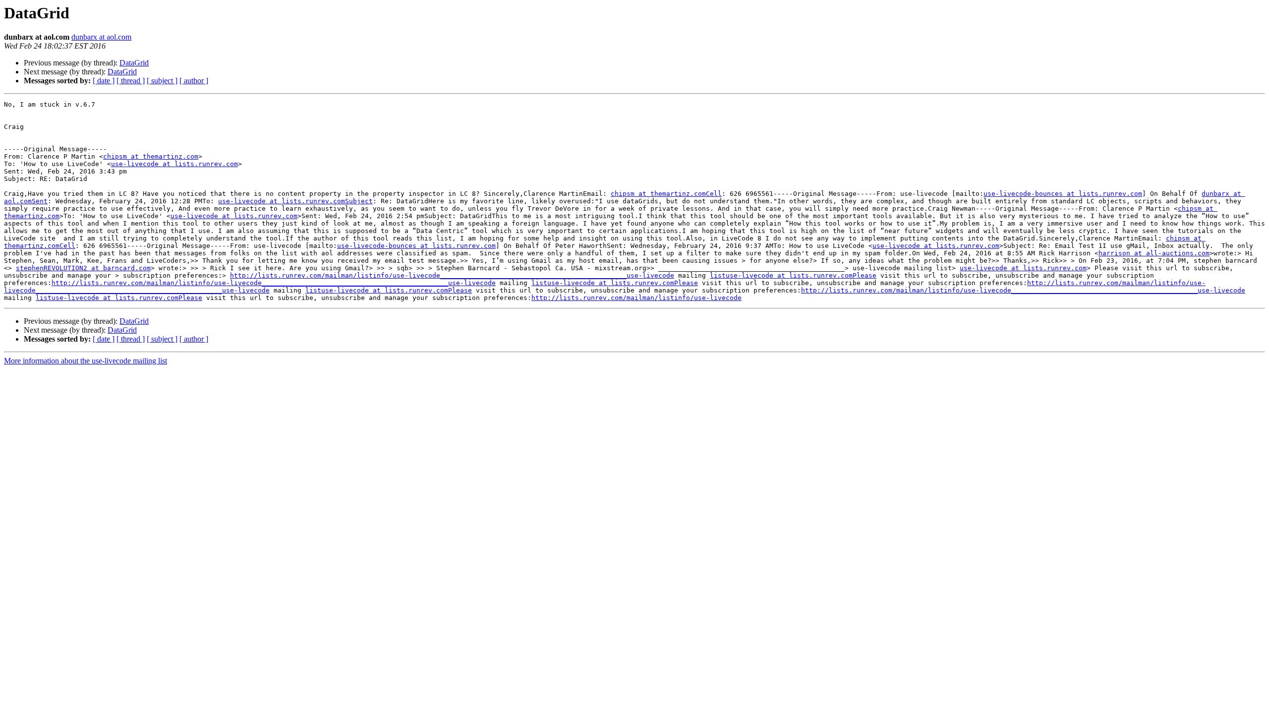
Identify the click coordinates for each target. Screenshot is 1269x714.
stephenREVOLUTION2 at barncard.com (83, 268)
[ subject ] (162, 80)
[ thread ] (130, 80)
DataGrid (134, 63)
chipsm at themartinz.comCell (666, 193)
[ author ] (193, 80)
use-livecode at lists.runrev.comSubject (295, 201)
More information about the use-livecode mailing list (85, 361)
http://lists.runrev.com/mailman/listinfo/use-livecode (636, 297)
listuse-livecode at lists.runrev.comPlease (793, 275)
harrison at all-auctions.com (1154, 253)
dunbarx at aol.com (101, 37)
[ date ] (104, 80)
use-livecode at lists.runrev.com (174, 164)
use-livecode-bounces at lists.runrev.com (1062, 193)
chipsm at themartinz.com (150, 156)
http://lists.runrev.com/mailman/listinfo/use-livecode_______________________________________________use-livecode (452, 275)
